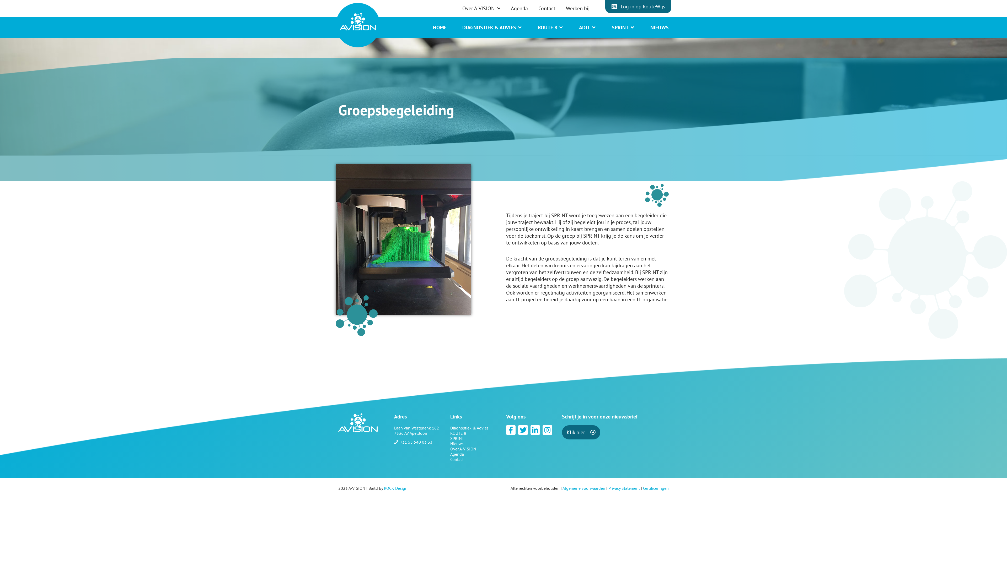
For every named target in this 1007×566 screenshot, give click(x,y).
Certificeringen (656, 488)
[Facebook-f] (511, 430)
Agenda (519, 8)
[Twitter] (523, 430)
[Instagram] (547, 430)
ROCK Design (396, 488)
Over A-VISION (478, 8)
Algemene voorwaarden (584, 488)
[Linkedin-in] (535, 430)
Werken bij (578, 8)
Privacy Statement (624, 488)
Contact (546, 8)
